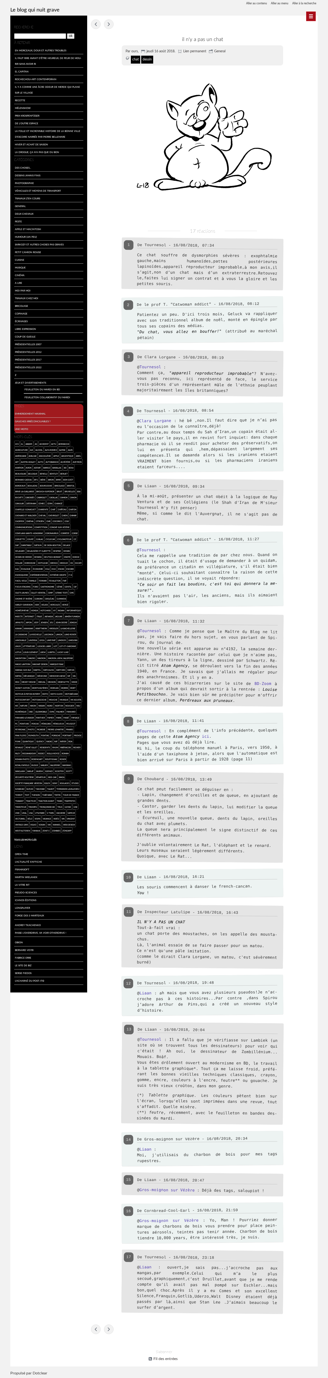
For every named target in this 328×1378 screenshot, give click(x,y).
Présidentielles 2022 (28, 367)
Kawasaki (28, 628)
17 (128, 1257)
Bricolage (21, 306)
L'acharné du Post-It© (29, 980)
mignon (52, 682)
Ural (24, 813)
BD (65, 467)
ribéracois (65, 747)
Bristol (70, 485)
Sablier (44, 765)
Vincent (71, 818)
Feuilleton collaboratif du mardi (47, 397)
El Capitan (22, 71)
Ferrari (43, 580)
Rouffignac (51, 759)
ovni (51, 711)
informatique (74, 610)
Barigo (46, 467)
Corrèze (65, 533)
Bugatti (19, 497)
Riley (17, 753)
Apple (56, 456)
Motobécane (71, 694)
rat (56, 741)
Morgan (54, 688)
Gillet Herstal (38, 592)
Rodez (41, 753)
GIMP (50, 592)
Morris (64, 688)
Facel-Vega (21, 580)
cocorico (57, 521)
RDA (70, 741)
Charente (43, 509)
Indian (61, 610)
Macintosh (20, 658)
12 (128, 983)
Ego (54, 569)
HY (54, 610)
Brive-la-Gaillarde (24, 491)
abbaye (28, 444)
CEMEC (41, 503)
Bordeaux (20, 485)
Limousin (72, 640)
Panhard (71, 711)
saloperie (55, 765)
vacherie (60, 813)
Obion (19, 942)
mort (73, 688)
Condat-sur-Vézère (60, 527)
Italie (39, 616)
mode (74, 682)
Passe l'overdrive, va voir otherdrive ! (40, 932)
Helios (44, 604)
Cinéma (19, 275)
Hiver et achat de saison (31, 144)
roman (65, 753)
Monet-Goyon (22, 688)
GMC (72, 592)
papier (50, 717)
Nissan (41, 705)
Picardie (41, 729)
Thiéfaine (47, 795)
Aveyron (77, 462)
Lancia (59, 634)
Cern (49, 503)
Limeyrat (51, 640)
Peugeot (70, 723)
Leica (41, 640)
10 (128, 877)
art (17, 462)
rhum (55, 747)
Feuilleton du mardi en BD (42, 389)
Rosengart (37, 759)
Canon (73, 497)
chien (64, 515)
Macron (41, 658)
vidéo (56, 818)
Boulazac (32, 485)
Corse (75, 533)
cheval (42, 515)
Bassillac (56, 467)
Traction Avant (46, 801)
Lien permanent (194, 51)
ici (205, 736)
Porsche (56, 735)
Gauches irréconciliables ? (32, 421)
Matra (18, 676)
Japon (29, 622)
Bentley (54, 473)
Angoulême (45, 456)
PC (16, 723)
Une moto (21, 429)
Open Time (21, 854)
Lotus (18, 652)
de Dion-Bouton (52, 545)
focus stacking (23, 586)
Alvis (70, 450)
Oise (31, 711)
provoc (78, 735)
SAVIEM (39, 771)
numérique (21, 711)
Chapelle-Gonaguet (25, 509)
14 (128, 1139)
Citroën (40, 521)
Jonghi (73, 622)
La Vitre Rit (22, 884)
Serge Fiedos (23, 973)
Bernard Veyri (24, 950)
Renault (19, 747)
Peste (18, 221)
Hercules (55, 604)
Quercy (40, 741)
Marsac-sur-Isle (23, 670)
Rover (63, 759)
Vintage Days (21, 824)
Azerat (37, 467)
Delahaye (20, 551)
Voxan (42, 824)
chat (135, 59)
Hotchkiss (45, 610)
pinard (69, 729)
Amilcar (32, 456)
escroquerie (21, 575)
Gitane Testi (61, 592)
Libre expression (25, 329)
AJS (31, 450)
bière (43, 479)
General (219, 51)
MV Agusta (76, 699)
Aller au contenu (256, 3)
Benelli (43, 473)
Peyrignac (20, 729)
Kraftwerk (41, 628)
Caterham (31, 503)
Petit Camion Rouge (28, 252)
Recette (20, 100)
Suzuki (29, 789)
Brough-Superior (45, 491)
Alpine (62, 450)
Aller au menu (279, 3)
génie (59, 586)
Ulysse (68, 807)
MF (68, 676)
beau (71, 467)
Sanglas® (20, 771)
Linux (18, 646)
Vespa (37, 818)
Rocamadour (29, 753)
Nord (50, 705)
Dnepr (67, 557)
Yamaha (36, 830)
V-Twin (50, 813)
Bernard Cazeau (23, 479)
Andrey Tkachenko (28, 925)
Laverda (33, 640)
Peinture (24, 723)
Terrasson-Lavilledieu (67, 789)
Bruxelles (70, 491)
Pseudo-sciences (26, 892)
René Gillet (31, 747)
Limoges (62, 640)
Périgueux (58, 723)
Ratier (63, 741)
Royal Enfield (22, 765)
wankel (57, 824)
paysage (75, 717)
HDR (37, 604)
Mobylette (63, 682)
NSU (78, 705)
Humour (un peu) (26, 236)
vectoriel (20, 818)
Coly (67, 521)
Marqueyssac (57, 664)
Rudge (34, 765)
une (75, 807)
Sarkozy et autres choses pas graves (39, 244)
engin (61, 569)
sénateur (41, 777)
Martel (37, 670)
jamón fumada (72, 616)
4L (22, 444)
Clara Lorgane (155, 420)
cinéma (29, 521)
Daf (17, 545)
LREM (42, 652)
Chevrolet (53, 515)
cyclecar (50, 539)
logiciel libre (44, 646)
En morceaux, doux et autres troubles (40, 50)
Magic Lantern (22, 664)
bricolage (60, 485)
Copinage (21, 313)
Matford (60, 670)
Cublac (39, 539)
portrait (67, 735)
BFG (36, 479)
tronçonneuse (47, 807)
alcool (39, 450)
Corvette (20, 539)
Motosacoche (39, 699)
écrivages (21, 321)
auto (40, 462)
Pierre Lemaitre (56, 729)
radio (49, 741)
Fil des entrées (165, 1359)
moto (45, 694)
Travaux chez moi (26, 298)
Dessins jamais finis (27, 175)
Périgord (46, 723)
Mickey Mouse (29, 682)
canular (19, 503)
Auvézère (65, 462)
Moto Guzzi (56, 694)
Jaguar (58, 616)
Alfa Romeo (51, 450)
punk (17, 741)
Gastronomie (47, 586)
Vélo (29, 818)
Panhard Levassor (24, 717)
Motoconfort (22, 699)
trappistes (69, 801)
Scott (69, 771)
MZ (16, 705)
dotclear (43, 563)
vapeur (71, 813)
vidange (47, 818)
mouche (53, 699)
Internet (29, 616)
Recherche (23, 27)
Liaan (146, 993)
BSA (78, 491)
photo (31, 729)
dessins (38, 557)
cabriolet (42, 497)
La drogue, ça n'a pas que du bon (37, 152)
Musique (20, 267)
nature (24, 705)
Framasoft (22, 869)
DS (71, 563)
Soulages (64, 783)
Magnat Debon (40, 664)
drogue (64, 563)
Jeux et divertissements (30, 382)
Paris (58, 717)
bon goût (68, 479)
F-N (70, 575)
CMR (48, 521)
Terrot (19, 795)
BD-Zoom (263, 683)
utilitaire (40, 813)
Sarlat (30, 771)
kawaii (18, 628)
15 (128, 1180)
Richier (76, 747)
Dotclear (40, 1373)
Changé (58, 503)
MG (74, 676)
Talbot (50, 789)
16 (128, 1211)
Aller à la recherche (304, 3)
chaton (72, 509)
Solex (47, 783)
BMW (58, 479)
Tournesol (150, 366)
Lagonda (48, 634)
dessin (147, 59)
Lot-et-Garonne (67, 646)
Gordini (39, 598)
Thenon (36, 795)
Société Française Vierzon (28, 783)
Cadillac (53, 497)
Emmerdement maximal (30, 413)
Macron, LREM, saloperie (60, 658)
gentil (68, 586)
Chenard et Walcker (25, 515)
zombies (56, 830)
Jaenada (48, 616)
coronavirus (51, 533)
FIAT (65, 580)
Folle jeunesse (96, 24)
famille (32, 580)
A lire (18, 283)
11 (128, 912)
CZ (75, 539)
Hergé (65, 604)
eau (17, 569)
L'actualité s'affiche (28, 861)
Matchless (48, 670)
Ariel (78, 456)
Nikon (33, 705)
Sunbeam (19, 789)
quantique (28, 741)
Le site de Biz (23, 965)
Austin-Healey (28, 462)
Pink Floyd (20, 735)
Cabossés (29, 497)
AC (36, 444)
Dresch (54, 563)
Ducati (78, 563)
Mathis (70, 670)
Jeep (36, 622)
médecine (42, 676)
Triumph (32, 807)
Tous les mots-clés (25, 839)
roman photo (22, 759)
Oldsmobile (41, 711)
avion (28, 467)
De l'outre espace (26, 123)
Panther (40, 717)
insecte (19, 616)
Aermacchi (63, 444)
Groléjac (49, 598)
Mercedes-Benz (57, 676)
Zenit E (46, 830)
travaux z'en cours (27, 198)
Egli (47, 569)
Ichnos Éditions (25, 900)
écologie (25, 569)
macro (31, 658)
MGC (17, 682)
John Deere (61, 622)
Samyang (66, 765)
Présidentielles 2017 (28, 359)
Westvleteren (22, 830)
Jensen (44, 622)
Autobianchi (52, 462)
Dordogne (30, 563)
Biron (51, 479)
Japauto (19, 622)
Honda (34, 610)
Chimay (73, 515)
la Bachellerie (68, 628)
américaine (20, 456)
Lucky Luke (63, 652)
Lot (55, 646)
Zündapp (67, 830)
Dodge (76, 557)
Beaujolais (20, 473)
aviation (19, 467)
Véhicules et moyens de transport (38, 190)
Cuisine (19, 259)
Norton (59, 705)
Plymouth (33, 735)
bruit (59, 491)
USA (31, 813)
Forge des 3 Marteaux (29, 915)
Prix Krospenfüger (27, 115)
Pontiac (45, 735)
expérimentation (39, 575)
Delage (66, 545)
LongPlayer (22, 907)
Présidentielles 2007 (28, 344)
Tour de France (71, 795)
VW (49, 824)
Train (59, 801)
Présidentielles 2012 (28, 352)
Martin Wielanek (26, 877)
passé (66, 717)
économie (38, 569)
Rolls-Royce (53, 753)
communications (23, 527)
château (62, 509)
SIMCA (61, 777)
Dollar (18, 563)
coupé (30, 539)
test (27, 795)
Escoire (70, 569)
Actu (53, 444)
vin (63, 818)
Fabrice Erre (23, 957)
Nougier (69, 705)
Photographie (24, 183)
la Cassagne (21, 634)
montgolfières (40, 688)
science (49, 771)
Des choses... (23, 167)
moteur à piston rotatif (27, 694)
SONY (54, 783)
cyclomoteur (64, 539)
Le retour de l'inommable (109, 24)
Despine (57, 551)
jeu (51, 622)
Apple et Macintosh (28, 229)
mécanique (29, 676)
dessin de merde (23, 557)
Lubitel (51, 652)
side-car (52, 777)
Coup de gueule (25, 336)
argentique (67, 456)
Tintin (57, 795)
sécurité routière (24, 777)
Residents (45, 747)
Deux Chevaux (24, 213)
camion (63, 497)
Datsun (38, 545)
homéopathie (22, 610)
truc (59, 807)
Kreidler (53, 628)
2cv (17, 444)
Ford (35, 586)
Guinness (61, 598)
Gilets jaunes (22, 592)
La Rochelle (36, 634)
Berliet (64, 473)
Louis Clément (30, 652)
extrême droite (58, 575)
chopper (19, 521)
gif (75, 586)
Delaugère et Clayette (39, 551)
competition (40, 527)
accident (44, 444)
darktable (26, 545)
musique (64, 699)
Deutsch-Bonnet (52, 557)
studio (75, 783)
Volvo (33, 824)
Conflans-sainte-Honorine (29, 533)
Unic (17, 813)
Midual (41, 682)
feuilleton (55, 580)
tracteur (31, 801)
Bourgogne (46, 485)
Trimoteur (20, 807)
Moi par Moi (22, 290)
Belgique (32, 473)
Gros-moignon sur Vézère (167, 1189)
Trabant (19, 801)
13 (128, 1029)
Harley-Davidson (24, 604)
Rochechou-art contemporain (35, 79)
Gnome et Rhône (23, 598)
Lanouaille (20, 640)
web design (69, 824)
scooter (59, 771)
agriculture (21, 450)
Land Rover (70, 634)
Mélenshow (22, 108)
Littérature (29, 646)
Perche (35, 723)
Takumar (40, 789)
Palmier (60, 711)
